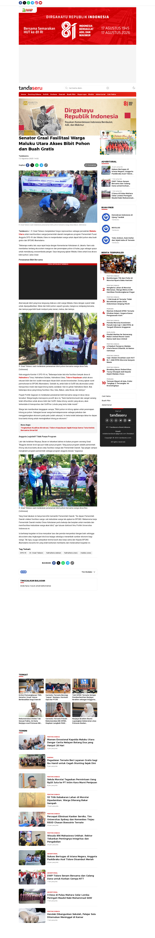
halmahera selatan (53, 553)
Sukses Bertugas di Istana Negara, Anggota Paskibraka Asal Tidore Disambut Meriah (72, 857)
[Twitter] (32, 165)
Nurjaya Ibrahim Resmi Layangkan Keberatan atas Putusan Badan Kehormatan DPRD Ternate (84, 721)
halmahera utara (70, 553)
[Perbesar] (58, 221)
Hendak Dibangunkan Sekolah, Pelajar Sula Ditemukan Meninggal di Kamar (71, 915)
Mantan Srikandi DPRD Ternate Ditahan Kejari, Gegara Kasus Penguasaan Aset (120, 313)
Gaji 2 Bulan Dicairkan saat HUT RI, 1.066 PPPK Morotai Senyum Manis (121, 360)
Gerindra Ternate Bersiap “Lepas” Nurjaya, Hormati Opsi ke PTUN (57, 696)
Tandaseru (23, 156)
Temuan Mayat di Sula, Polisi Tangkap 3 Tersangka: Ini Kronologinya (119, 383)
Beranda (22, 132)
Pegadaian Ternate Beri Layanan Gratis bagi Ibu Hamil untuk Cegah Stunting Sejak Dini (72, 761)
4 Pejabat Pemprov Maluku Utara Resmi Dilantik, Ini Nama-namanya (120, 348)
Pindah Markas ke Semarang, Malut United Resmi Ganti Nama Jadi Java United (119, 336)
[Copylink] (46, 165)
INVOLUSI (116, 228)
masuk (32, 586)
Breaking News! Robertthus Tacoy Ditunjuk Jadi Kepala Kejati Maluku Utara (119, 372)
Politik (29, 132)
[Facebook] (27, 165)
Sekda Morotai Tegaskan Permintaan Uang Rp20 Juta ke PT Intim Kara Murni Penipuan (72, 780)
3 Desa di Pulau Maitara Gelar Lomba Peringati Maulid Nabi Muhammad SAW (69, 896)
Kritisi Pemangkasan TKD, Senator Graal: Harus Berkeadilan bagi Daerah (30, 696)
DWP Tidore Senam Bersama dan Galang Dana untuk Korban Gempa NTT (70, 876)
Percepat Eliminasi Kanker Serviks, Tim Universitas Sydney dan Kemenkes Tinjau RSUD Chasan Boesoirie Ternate (70, 818)
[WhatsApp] (37, 165)
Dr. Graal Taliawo (36, 553)
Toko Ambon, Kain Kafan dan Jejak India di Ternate (123, 239)
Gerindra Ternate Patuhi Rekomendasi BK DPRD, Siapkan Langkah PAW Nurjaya (56, 721)
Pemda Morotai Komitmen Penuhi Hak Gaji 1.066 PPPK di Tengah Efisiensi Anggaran (120, 325)
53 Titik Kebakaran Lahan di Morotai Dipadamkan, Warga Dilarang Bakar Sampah (68, 799)
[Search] (107, 88)
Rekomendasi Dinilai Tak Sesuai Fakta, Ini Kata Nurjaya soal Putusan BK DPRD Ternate (30, 721)
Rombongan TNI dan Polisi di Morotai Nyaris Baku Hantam (120, 279)
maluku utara (86, 553)
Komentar (92, 165)
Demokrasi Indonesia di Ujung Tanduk (122, 216)
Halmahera (24, 377)
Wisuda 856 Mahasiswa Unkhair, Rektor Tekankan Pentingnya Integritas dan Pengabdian (69, 838)
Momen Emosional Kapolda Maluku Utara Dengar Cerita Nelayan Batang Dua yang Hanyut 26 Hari (70, 741)
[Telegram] (41, 165)
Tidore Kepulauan (74, 377)
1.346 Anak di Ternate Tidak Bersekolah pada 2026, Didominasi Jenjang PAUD (119, 301)
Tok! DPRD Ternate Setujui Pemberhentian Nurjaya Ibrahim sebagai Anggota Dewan (84, 697)
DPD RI (23, 553)
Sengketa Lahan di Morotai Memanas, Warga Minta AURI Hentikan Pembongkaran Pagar (121, 290)
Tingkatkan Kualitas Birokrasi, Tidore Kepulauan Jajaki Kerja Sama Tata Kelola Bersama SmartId (57, 429)
